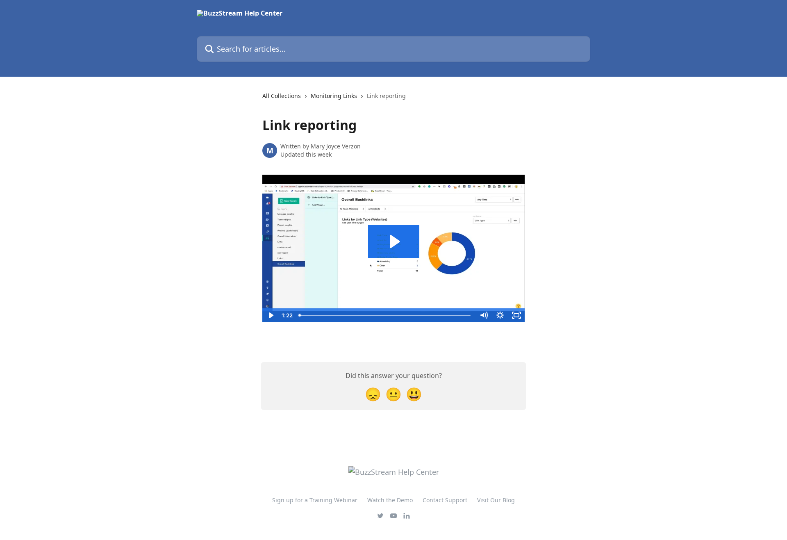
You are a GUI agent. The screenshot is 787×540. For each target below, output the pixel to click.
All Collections (281, 96)
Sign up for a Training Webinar (314, 500)
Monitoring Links (334, 96)
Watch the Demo (390, 500)
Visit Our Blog (496, 500)
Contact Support (445, 500)
